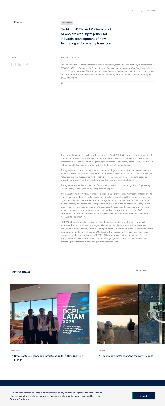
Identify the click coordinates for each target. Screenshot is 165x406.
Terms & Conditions (19, 399)
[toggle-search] (141, 10)
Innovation (67, 23)
